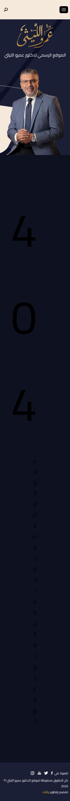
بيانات (45, 792)
